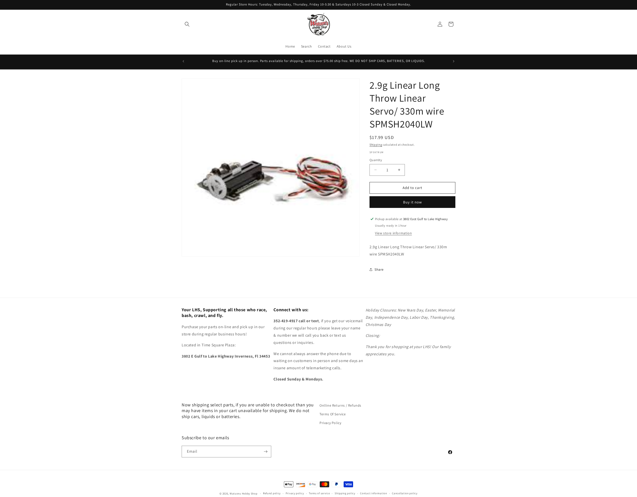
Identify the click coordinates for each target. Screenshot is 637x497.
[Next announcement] (453, 61)
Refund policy (272, 493)
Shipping (376, 144)
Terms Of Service (332, 414)
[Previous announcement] (183, 61)
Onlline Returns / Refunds (340, 405)
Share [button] (379, 269)
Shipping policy (345, 493)
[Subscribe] (265, 451)
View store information (393, 233)
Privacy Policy (330, 423)
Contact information (373, 493)
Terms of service (319, 493)
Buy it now (412, 201)
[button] (187, 24)
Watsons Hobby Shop (244, 493)
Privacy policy (295, 493)
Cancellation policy (404, 493)
